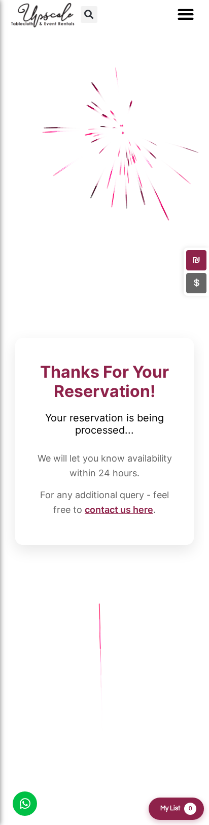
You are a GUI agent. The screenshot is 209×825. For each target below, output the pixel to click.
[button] (89, 14)
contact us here (119, 509)
